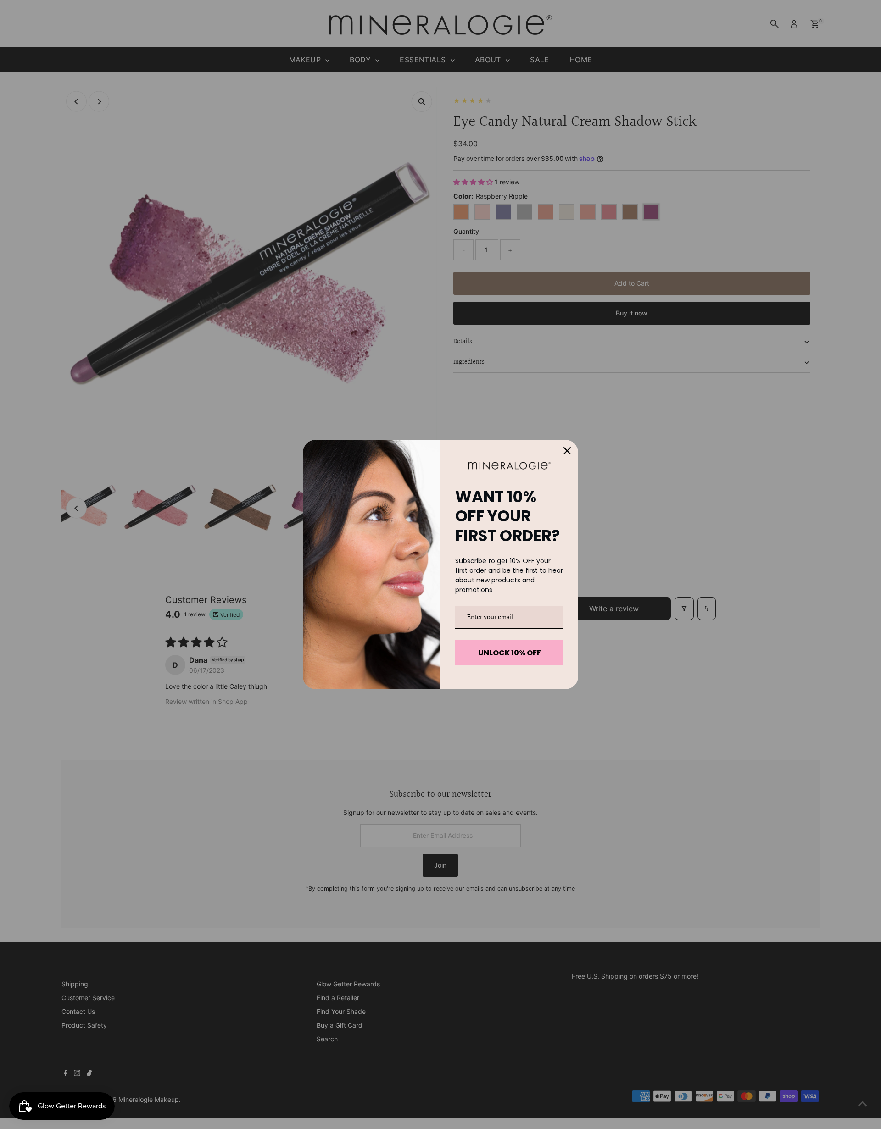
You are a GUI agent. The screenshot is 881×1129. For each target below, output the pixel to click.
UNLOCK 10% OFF (509, 653)
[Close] (567, 451)
